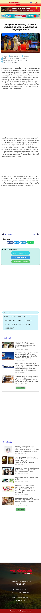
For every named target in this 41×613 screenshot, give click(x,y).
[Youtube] (19, 600)
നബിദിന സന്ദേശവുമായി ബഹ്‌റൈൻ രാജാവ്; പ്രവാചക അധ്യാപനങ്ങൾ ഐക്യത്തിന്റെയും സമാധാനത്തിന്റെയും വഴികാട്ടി (26, 459)
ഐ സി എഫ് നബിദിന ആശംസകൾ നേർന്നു (26, 478)
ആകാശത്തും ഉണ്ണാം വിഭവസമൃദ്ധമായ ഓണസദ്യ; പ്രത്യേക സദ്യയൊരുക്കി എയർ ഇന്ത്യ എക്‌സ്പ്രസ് (25, 344)
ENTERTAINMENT (18, 324)
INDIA (25, 316)
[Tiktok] (21, 600)
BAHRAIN (13, 60)
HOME (6, 316)
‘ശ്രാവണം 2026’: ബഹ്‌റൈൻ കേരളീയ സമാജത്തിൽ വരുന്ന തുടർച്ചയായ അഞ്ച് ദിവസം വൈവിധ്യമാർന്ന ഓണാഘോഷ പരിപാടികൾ (25, 489)
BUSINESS (28, 320)
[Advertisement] (20, 111)
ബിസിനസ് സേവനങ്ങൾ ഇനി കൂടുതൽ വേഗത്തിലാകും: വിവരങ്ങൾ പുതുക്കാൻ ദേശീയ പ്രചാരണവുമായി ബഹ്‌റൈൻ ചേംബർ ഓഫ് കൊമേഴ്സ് (27, 449)
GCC (30, 316)
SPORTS (20, 320)
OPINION (7, 324)
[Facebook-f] (13, 600)
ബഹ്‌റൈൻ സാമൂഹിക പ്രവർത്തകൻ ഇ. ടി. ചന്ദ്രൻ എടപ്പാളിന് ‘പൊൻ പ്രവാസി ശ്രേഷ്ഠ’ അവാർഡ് (27, 469)
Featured (19, 60)
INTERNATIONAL (10, 320)
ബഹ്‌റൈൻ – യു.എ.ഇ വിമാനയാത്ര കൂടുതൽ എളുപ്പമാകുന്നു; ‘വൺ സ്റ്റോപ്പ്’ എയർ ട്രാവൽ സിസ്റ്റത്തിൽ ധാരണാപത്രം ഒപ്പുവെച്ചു (26, 355)
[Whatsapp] (27, 600)
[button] (31, 3)
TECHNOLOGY (9, 328)
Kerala (20, 316)
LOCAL (25, 60)
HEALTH (28, 324)
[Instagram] (16, 600)
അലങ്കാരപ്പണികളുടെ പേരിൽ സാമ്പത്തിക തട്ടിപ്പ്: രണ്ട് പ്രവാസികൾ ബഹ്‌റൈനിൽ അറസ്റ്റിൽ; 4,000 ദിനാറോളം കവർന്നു (27, 500)
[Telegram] (24, 600)
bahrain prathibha (12, 62)
